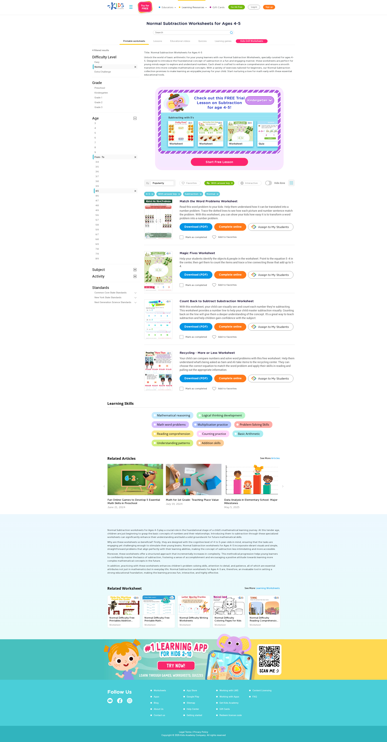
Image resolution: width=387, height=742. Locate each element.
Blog (156, 702)
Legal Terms (185, 731)
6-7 (97, 234)
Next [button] (282, 486)
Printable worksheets (134, 40)
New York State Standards (107, 297)
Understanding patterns (173, 443)
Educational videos (180, 40)
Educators (167, 7)
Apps (156, 696)
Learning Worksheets (268, 588)
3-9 (97, 186)
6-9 (97, 244)
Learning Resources (192, 7)
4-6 (97, 195)
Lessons (157, 40)
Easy (96, 61)
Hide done (279, 183)
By (147, 183)
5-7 (97, 219)
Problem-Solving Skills (254, 425)
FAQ (254, 696)
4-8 (97, 205)
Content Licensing (262, 690)
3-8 (97, 181)
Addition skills (211, 443)
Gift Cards (218, 7)
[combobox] (162, 183)
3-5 (97, 166)
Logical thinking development (222, 415)
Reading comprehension (173, 434)
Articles (275, 458)
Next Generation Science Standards (112, 302)
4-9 (97, 210)
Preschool (99, 87)
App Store (192, 690)
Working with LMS (229, 690)
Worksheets (160, 690)
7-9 (97, 253)
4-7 (97, 200)
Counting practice (214, 434)
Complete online (230, 227)
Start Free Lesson (219, 162)
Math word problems (171, 425)
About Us (158, 708)
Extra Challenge (102, 71)
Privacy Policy (200, 731)
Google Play (193, 696)
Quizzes (202, 40)
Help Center (193, 708)
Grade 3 (98, 107)
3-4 (97, 161)
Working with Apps (229, 696)
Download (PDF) (196, 227)
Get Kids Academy (229, 702)
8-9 (97, 258)
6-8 (97, 239)
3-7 (97, 176)
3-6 (97, 171)
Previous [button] (104, 486)
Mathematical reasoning (173, 415)
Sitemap (191, 702)
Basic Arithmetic (249, 434)
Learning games (223, 40)
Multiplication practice (213, 425)
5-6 (97, 215)
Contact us (159, 715)
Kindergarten (101, 92)
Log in (254, 7)
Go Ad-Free (236, 7)
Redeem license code (231, 715)
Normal (98, 66)
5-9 (97, 229)
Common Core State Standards (110, 292)
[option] (109, 486)
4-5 (97, 190)
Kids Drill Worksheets (251, 41)
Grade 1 (98, 97)
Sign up (269, 7)
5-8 (97, 224)
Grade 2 (98, 102)
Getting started (194, 715)
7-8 (97, 248)
